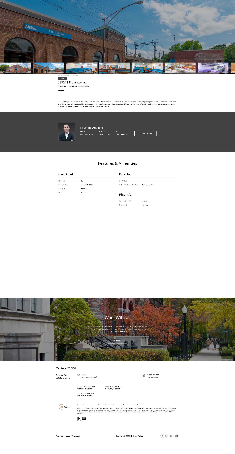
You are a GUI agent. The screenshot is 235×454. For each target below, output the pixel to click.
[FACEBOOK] (162, 436)
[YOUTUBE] (177, 436)
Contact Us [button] (117, 341)
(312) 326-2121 (152, 377)
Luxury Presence (73, 436)
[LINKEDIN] (172, 436)
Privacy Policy (137, 436)
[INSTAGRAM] (167, 436)
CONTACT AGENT (145, 133)
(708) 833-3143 (104, 134)
